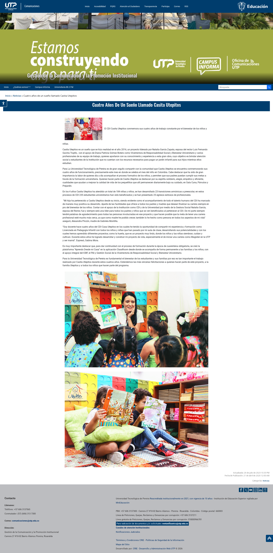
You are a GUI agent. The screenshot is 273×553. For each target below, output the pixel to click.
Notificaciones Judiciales (128, 532)
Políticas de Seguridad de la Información (165, 540)
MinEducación (122, 502)
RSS (186, 6)
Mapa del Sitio (123, 544)
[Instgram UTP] (255, 490)
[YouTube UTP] (251, 490)
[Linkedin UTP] (260, 490)
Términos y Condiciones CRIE (130, 540)
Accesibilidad (100, 6)
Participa (165, 6)
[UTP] (11, 6)
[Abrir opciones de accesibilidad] (3, 103)
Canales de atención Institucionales (133, 527)
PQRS (112, 6)
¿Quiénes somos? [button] (21, 87)
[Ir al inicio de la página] (269, 538)
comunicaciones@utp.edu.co (25, 520)
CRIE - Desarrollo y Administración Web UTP (154, 548)
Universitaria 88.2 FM (63, 87)
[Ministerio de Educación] (238, 6)
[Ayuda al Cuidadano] (265, 490)
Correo (177, 6)
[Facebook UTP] (241, 490)
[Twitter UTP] (246, 490)
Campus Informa (42, 87)
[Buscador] (269, 87)
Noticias (17, 95)
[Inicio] (269, 538)
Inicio (87, 6)
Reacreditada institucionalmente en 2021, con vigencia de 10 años (181, 498)
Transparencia (150, 6)
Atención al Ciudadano (130, 6)
